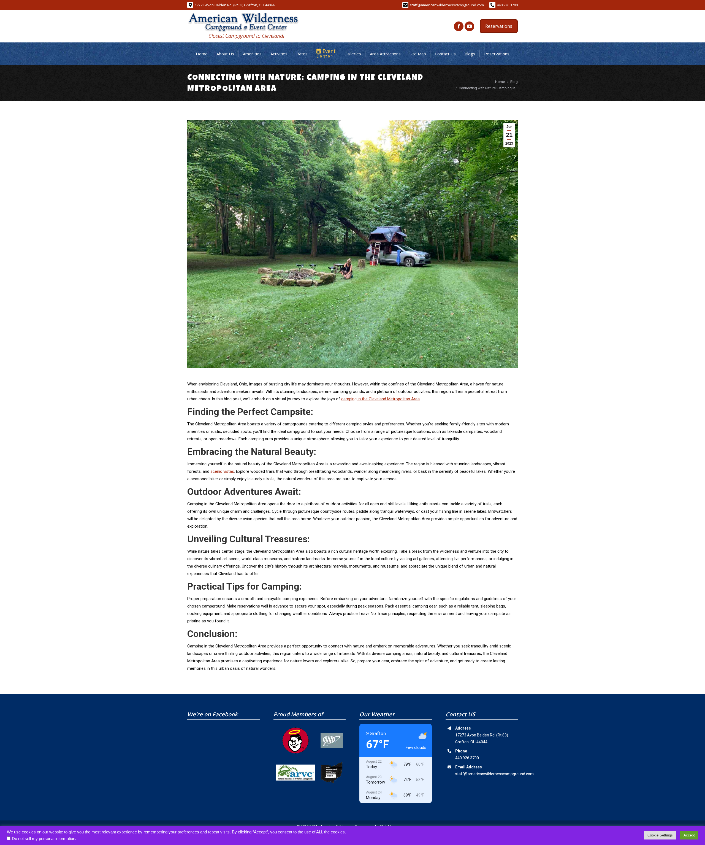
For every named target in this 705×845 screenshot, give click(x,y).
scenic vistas (222, 471)
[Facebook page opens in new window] (458, 26)
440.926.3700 (507, 4)
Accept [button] (689, 835)
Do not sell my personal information (43, 838)
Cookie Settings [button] (660, 835)
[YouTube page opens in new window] (469, 26)
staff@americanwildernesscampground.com (447, 4)
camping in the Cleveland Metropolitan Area (380, 398)
